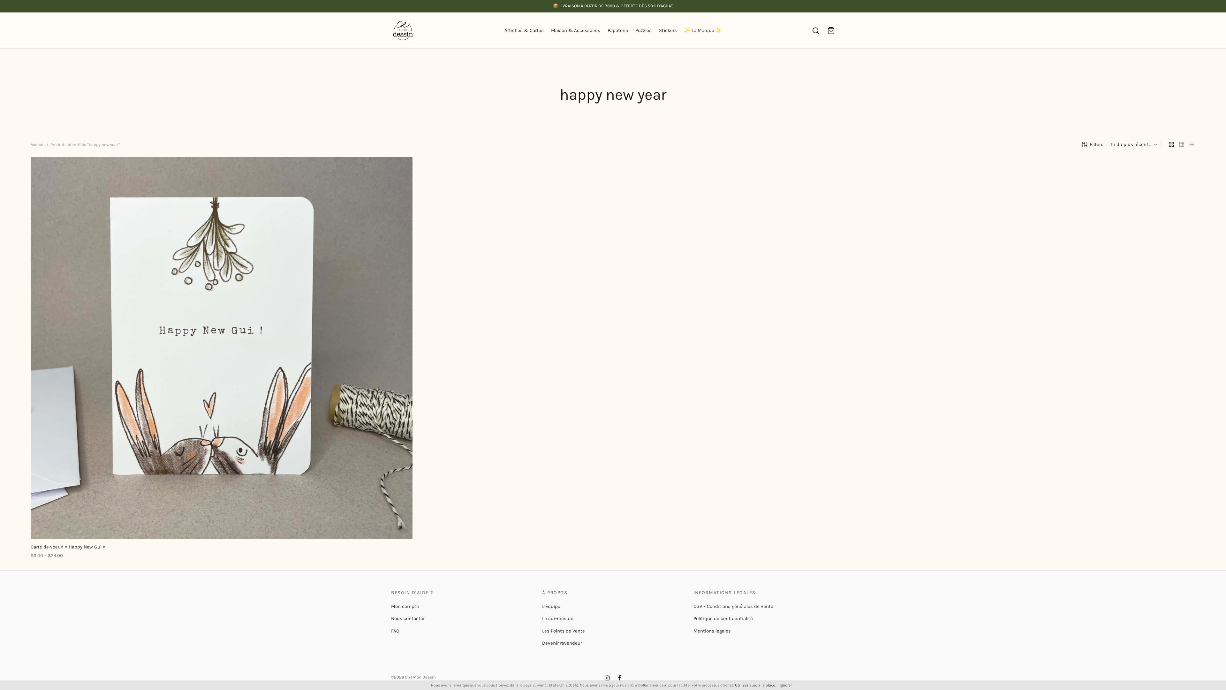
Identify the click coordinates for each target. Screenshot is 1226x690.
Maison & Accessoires (575, 30)
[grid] (1171, 144)
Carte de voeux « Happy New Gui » (68, 547)
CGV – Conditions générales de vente (733, 606)
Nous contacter (408, 618)
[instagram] (607, 678)
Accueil (38, 144)
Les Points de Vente (563, 631)
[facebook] (619, 678)
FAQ (395, 631)
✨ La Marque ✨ (703, 30)
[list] (1191, 144)
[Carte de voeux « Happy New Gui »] (221, 348)
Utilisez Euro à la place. (755, 685)
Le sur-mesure (557, 618)
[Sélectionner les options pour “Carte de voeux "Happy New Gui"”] (387, 197)
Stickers (668, 30)
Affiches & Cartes (524, 30)
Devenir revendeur (562, 643)
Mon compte (405, 606)
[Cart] (831, 30)
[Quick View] (387, 211)
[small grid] (1181, 144)
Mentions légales (712, 631)
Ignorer (786, 685)
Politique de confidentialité (723, 618)
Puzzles (643, 30)
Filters (1096, 144)
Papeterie (618, 30)
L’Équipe (551, 606)
